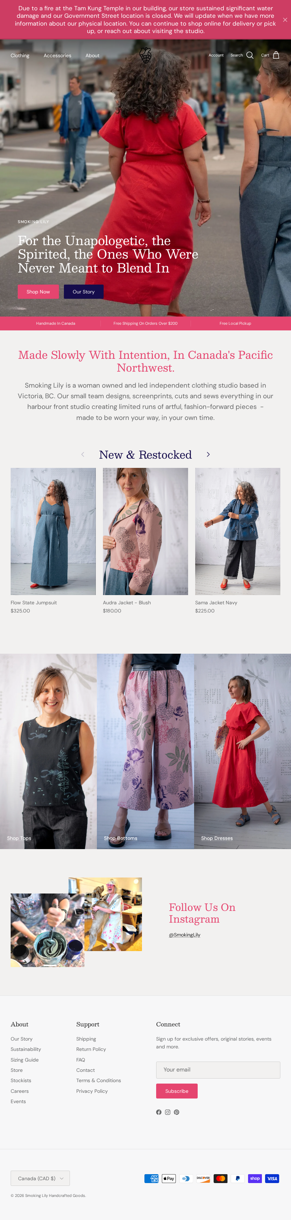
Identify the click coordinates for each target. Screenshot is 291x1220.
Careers (20, 1091)
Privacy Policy (92, 1091)
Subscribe (176, 1091)
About (92, 55)
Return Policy (91, 1049)
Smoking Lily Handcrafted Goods (55, 1195)
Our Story (84, 291)
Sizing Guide (25, 1060)
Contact (85, 1070)
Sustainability (26, 1049)
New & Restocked (145, 454)
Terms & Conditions (98, 1080)
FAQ (80, 1060)
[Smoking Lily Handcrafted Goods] (145, 55)
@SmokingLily (185, 935)
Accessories (57, 55)
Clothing (20, 55)
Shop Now (38, 291)
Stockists (21, 1080)
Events (18, 1101)
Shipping (86, 1039)
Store (17, 1070)
